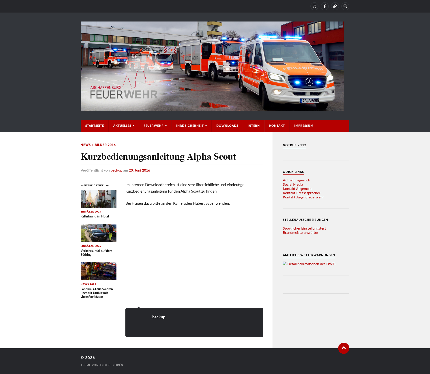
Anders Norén (111, 365)
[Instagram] (314, 6)
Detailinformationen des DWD (311, 264)
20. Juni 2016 (139, 170)
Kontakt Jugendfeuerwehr (303, 197)
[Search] (345, 6)
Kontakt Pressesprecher (301, 193)
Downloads (227, 126)
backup (116, 170)
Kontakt (277, 126)
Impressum (303, 126)
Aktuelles (122, 126)
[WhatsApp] (335, 6)
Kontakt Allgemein (297, 189)
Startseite (94, 126)
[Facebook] (325, 6)
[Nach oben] (343, 348)
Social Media (293, 184)
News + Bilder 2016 (98, 145)
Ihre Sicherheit (190, 126)
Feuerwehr (154, 126)
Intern (254, 126)
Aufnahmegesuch (296, 180)
